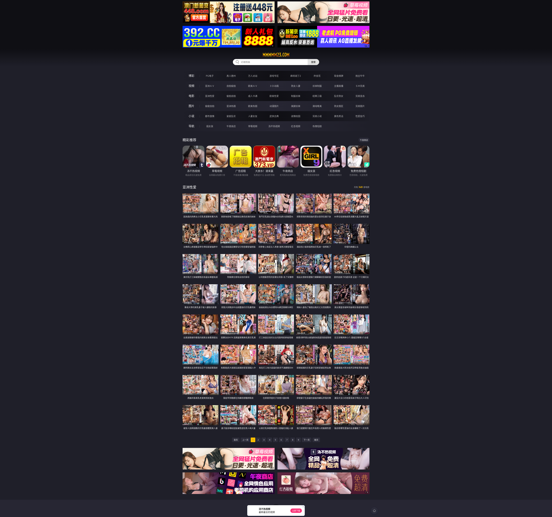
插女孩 (209, 126)
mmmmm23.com (276, 55)
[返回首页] (374, 510)
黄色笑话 (338, 116)
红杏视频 (295, 126)
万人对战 (252, 75)
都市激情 (209, 116)
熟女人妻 (295, 86)
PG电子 (210, 75)
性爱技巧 (360, 116)
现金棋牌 (338, 75)
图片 (191, 106)
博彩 (191, 76)
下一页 (307, 439)
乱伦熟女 (338, 96)
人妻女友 (252, 116)
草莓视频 (252, 126)
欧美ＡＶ (252, 86)
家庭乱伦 (231, 116)
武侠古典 (274, 116)
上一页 (245, 439)
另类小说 (317, 116)
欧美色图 (252, 106)
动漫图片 (274, 106)
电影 (191, 96)
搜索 (313, 62)
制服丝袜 (295, 96)
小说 (191, 116)
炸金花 (317, 75)
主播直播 (338, 86)
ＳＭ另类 (360, 86)
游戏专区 (274, 75)
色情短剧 (317, 126)
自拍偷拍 (231, 86)
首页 (236, 439)
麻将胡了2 (295, 75)
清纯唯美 (317, 106)
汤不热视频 (274, 126)
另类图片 (360, 106)
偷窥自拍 (209, 106)
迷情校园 (295, 116)
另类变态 (360, 96)
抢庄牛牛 (360, 75)
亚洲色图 (231, 106)
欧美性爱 (274, 96)
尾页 (316, 439)
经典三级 (317, 96)
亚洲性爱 (209, 96)
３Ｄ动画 (274, 86)
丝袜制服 (317, 86)
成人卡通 (252, 96)
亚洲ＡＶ (209, 86)
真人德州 (231, 75)
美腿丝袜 (295, 106)
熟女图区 (338, 106)
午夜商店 (231, 126)
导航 (191, 126)
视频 (191, 86)
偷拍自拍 (231, 96)
